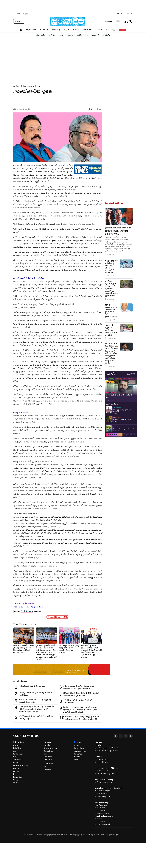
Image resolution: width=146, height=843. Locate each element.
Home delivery (79, 748)
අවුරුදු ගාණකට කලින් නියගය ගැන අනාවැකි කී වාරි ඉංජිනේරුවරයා (78, 687)
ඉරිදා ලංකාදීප (40, 35)
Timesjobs (47, 770)
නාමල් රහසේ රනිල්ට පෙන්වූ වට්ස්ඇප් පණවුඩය (36, 694)
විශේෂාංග (44, 30)
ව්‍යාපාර (99, 30)
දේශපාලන (87, 30)
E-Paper (122, 30)
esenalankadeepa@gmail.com (107, 750)
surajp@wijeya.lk (103, 813)
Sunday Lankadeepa (50, 748)
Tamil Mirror (17, 760)
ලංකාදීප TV (106, 35)
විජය (87, 35)
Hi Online (16, 771)
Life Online (16, 768)
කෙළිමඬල (52, 35)
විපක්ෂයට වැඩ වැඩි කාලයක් (32, 686)
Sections (20, 21)
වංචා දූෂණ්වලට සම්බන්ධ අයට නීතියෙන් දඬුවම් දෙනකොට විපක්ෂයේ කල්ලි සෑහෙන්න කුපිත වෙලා (36, 709)
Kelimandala (17, 777)
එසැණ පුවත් (31, 30)
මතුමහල (56, 30)
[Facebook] (116, 736)
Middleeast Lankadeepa (21, 765)
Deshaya (16, 762)
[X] (121, 736)
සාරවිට (79, 35)
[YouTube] (131, 736)
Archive (76, 760)
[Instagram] (126, 736)
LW (14, 774)
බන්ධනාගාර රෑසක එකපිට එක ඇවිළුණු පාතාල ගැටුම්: (36, 717)
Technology (110, 30)
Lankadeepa (17, 745)
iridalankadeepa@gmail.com (107, 773)
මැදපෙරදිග (70, 35)
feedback (77, 757)
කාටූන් (66, 30)
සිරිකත (61, 35)
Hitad (45, 767)
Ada (14, 751)
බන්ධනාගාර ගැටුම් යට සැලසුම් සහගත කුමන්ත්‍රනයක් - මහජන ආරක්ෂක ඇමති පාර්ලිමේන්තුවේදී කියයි (80, 709)
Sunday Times (18, 754)
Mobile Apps (78, 754)
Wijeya (15, 780)
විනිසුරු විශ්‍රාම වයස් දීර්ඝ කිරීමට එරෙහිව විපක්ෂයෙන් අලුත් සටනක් (81, 694)
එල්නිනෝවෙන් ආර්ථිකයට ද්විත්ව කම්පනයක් (78, 701)
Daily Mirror (17, 748)
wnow (15, 783)
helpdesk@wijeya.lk (103, 762)
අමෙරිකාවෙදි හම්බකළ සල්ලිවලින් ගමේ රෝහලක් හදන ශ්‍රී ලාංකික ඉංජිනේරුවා (82, 718)
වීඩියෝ (76, 30)
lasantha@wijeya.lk (104, 824)
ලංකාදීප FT (95, 35)
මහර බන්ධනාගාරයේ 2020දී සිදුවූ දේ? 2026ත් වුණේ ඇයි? (35, 701)
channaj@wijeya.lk (103, 796)
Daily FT (16, 757)
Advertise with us (80, 751)
